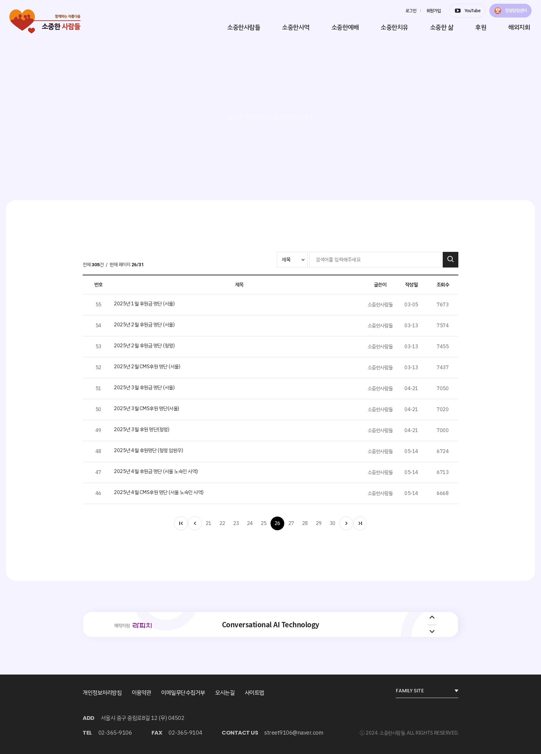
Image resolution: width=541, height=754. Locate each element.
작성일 (411, 284)
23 (236, 523)
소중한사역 (296, 27)
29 (319, 523)
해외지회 (519, 27)
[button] (432, 618)
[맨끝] (360, 523)
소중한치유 (394, 27)
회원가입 (433, 11)
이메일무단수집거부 (183, 692)
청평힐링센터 (515, 10)
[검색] (450, 259)
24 (250, 523)
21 (209, 523)
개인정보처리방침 (102, 692)
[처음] (181, 523)
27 (291, 523)
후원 (480, 27)
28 (305, 523)
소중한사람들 (243, 27)
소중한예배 (345, 27)
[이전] (195, 523)
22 (222, 523)
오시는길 (224, 692)
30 (333, 523)
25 (264, 523)
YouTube (472, 11)
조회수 (442, 284)
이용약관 (141, 692)
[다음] (346, 523)
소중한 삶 (442, 27)
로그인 (410, 11)
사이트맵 (254, 692)
